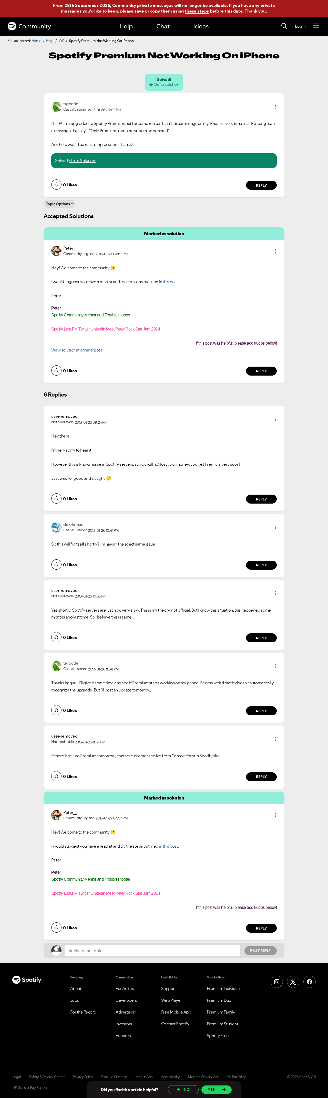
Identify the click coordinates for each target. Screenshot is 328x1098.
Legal (16, 1076)
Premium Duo (219, 1000)
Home (36, 40)
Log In (300, 26)
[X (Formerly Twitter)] (293, 982)
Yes (211, 1089)
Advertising (126, 1012)
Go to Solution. (82, 160)
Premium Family (221, 1012)
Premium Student (222, 1024)
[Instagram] (277, 982)
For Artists (125, 988)
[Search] (284, 26)
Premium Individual (224, 988)
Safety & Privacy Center (47, 1076)
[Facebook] (309, 982)
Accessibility (170, 1076)
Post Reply (260, 950)
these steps (197, 11)
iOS (61, 40)
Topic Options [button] (58, 203)
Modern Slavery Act (203, 1076)
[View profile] (56, 106)
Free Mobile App (176, 1012)
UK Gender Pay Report (29, 1087)
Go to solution (166, 84)
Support (168, 988)
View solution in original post (76, 350)
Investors (124, 1024)
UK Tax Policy (236, 1076)
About (75, 988)
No (187, 1089)
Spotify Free (218, 1035)
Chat (163, 26)
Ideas (201, 26)
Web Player (171, 1000)
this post (170, 281)
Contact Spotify (175, 1024)
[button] (275, 107)
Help (126, 26)
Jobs (74, 1000)
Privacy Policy (83, 1076)
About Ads (144, 1076)
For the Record (83, 1012)
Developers (126, 1000)
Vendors (123, 1035)
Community (34, 26)
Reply (261, 185)
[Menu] (316, 26)
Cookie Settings (114, 1076)
